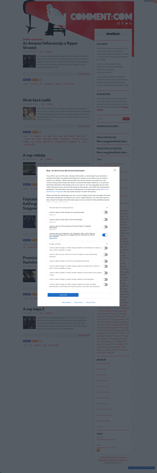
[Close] (115, 171)
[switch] (105, 212)
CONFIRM (63, 295)
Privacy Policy (90, 302)
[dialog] (78, 236)
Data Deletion (66, 302)
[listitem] (78, 207)
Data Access (78, 302)
